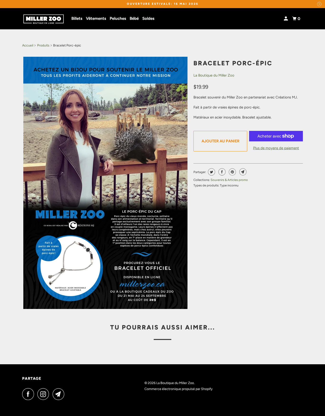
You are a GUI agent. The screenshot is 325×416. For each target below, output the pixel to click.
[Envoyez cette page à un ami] (242, 171)
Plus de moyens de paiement (276, 148)
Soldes (148, 18)
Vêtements (96, 18)
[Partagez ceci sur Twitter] (211, 171)
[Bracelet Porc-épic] (105, 183)
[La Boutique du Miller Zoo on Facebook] (29, 394)
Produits (43, 45)
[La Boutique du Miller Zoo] (43, 19)
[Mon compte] (286, 18)
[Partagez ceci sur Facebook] (221, 171)
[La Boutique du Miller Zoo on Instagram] (44, 394)
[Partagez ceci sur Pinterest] (232, 171)
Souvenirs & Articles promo (229, 180)
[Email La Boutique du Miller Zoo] (60, 394)
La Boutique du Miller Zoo (213, 75)
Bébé (134, 18)
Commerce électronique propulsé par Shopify (178, 389)
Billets (76, 18)
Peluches (118, 18)
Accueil (27, 45)
